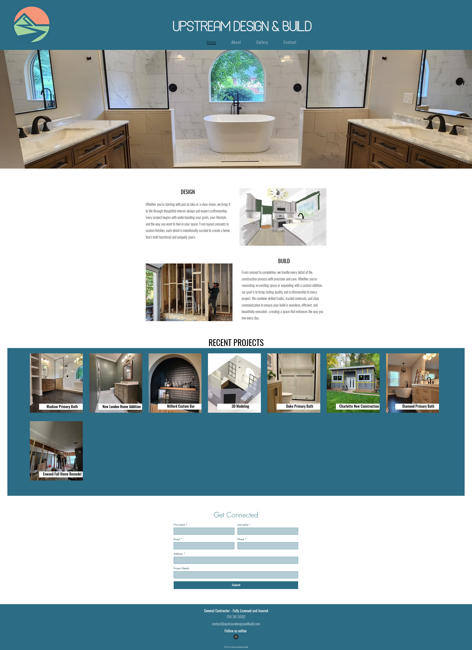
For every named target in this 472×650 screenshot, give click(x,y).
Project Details (181, 568)
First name (180, 524)
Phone (241, 539)
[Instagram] (236, 637)
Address (179, 553)
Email (178, 539)
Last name (244, 524)
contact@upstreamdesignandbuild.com (236, 623)
